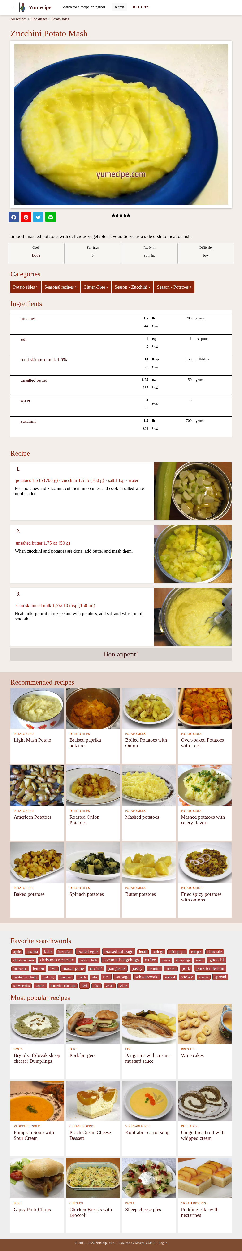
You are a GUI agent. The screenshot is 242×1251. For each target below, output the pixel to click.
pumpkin (66, 977)
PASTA (18, 1049)
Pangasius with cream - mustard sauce (148, 1058)
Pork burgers (82, 1055)
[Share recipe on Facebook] (14, 217)
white (123, 985)
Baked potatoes (29, 894)
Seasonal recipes (60, 287)
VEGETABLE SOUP (27, 1126)
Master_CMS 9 (145, 1243)
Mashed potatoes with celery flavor (203, 819)
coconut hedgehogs (121, 959)
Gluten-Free (95, 287)
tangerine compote (63, 985)
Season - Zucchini (132, 287)
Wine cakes (192, 1055)
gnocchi (216, 959)
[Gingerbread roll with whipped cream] (205, 1100)
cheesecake (214, 952)
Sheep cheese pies (143, 1209)
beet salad (64, 952)
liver (53, 968)
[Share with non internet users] (50, 217)
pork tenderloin (210, 968)
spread (220, 976)
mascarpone (73, 968)
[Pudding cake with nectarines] (205, 1178)
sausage (122, 976)
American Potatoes (32, 817)
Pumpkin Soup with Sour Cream (34, 1135)
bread (143, 952)
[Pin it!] (26, 217)
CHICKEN (76, 1203)
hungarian (20, 968)
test (84, 985)
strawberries (21, 985)
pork (186, 968)
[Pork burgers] (93, 1023)
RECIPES (141, 7)
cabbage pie (177, 952)
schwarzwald (147, 976)
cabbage (158, 952)
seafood (170, 977)
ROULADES (189, 1126)
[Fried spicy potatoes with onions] (205, 862)
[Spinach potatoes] (93, 862)
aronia (32, 951)
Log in (162, 1243)
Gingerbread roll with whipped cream (203, 1135)
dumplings (183, 960)
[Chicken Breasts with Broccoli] (93, 1178)
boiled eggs (88, 951)
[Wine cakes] (205, 1023)
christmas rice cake (57, 959)
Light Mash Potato (32, 740)
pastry (137, 968)
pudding (48, 977)
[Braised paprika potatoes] (93, 708)
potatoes (28, 318)
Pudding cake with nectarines (200, 1212)
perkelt (171, 968)
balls (48, 951)
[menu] (13, 7)
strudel (40, 985)
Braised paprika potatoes (85, 742)
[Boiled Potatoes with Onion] (149, 708)
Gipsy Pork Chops (32, 1209)
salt (23, 339)
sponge (203, 977)
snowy (187, 976)
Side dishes (38, 19)
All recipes (18, 19)
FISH (128, 1049)
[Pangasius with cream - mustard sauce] (149, 1023)
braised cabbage (118, 951)
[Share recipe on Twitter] (38, 217)
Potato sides (60, 19)
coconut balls (88, 960)
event (199, 960)
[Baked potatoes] (37, 862)
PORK (73, 1049)
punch (82, 977)
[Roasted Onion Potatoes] (93, 785)
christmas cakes (23, 960)
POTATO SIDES (24, 733)
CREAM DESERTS (81, 1126)
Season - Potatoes (174, 287)
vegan (109, 985)
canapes (196, 952)
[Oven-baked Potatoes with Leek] (205, 708)
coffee (150, 959)
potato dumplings (25, 977)
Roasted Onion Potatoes (84, 819)
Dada (36, 255)
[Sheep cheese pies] (149, 1178)
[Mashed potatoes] (149, 785)
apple (17, 952)
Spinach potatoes (86, 894)
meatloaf (96, 968)
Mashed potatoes (142, 817)
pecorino (154, 968)
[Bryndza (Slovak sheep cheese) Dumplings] (37, 1023)
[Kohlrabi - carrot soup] (149, 1100)
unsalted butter (34, 380)
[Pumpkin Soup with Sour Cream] (37, 1100)
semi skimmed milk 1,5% (44, 359)
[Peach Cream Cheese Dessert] (93, 1100)
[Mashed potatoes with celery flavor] (205, 785)
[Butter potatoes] (149, 862)
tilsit (96, 985)
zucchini (28, 421)
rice (106, 976)
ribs (94, 977)
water (25, 400)
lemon (38, 968)
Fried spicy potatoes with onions (201, 896)
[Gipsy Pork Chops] (37, 1178)
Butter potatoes (140, 894)
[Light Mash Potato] (37, 708)
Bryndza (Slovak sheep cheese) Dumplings (37, 1058)
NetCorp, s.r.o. (105, 1243)
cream (166, 960)
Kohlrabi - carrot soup (147, 1132)
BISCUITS (187, 1049)
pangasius (116, 968)
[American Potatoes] (37, 785)
